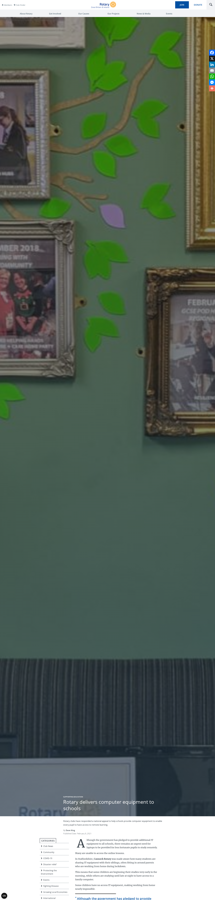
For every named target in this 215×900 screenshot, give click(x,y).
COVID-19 (47, 858)
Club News (48, 846)
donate (198, 4)
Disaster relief (49, 864)
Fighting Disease (51, 886)
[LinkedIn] (212, 64)
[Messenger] (212, 82)
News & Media (143, 13)
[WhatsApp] (212, 76)
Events (169, 13)
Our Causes (83, 13)
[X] (212, 59)
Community (48, 852)
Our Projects (113, 13)
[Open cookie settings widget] (4, 896)
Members (8, 5)
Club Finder (20, 5)
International (49, 898)
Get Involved (55, 13)
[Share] (212, 88)
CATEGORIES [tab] (48, 840)
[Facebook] (212, 53)
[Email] (212, 70)
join (182, 4)
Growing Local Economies (55, 892)
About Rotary (26, 13)
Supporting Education (73, 797)
